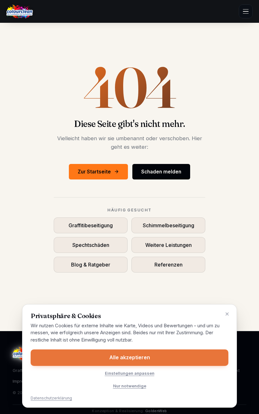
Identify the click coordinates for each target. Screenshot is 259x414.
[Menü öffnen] (246, 11)
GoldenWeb (156, 411)
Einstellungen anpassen (129, 373)
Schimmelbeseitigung (168, 225)
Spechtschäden (90, 245)
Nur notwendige (129, 385)
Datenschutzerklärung (51, 398)
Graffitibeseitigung (91, 225)
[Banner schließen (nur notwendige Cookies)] (227, 314)
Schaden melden (161, 172)
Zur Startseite (94, 172)
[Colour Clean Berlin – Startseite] (19, 11)
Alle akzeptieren (129, 357)
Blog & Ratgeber (90, 264)
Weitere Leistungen (168, 245)
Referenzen (168, 264)
